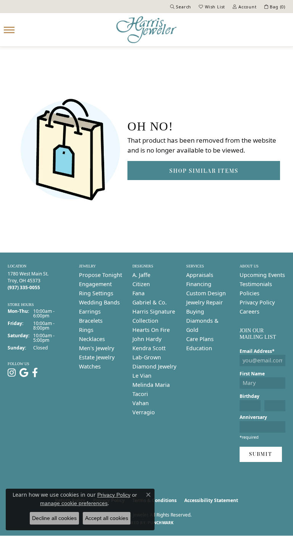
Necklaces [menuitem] (92, 339)
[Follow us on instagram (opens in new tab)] (12, 372)
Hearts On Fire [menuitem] (151, 329)
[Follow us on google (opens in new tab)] (23, 372)
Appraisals (199, 274)
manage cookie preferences (74, 503)
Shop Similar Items (203, 170)
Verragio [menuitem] (143, 412)
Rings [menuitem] (86, 329)
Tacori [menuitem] (140, 394)
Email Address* (257, 351)
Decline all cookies (54, 518)
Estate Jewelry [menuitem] (96, 357)
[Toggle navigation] (9, 30)
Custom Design (206, 293)
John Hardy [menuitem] (146, 339)
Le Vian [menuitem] (141, 375)
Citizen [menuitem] (141, 284)
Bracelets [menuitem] (91, 320)
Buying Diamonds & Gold (202, 320)
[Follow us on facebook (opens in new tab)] (35, 372)
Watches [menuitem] (90, 366)
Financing (198, 284)
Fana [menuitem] (138, 293)
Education (199, 348)
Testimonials (256, 284)
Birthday (249, 396)
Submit (260, 454)
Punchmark (161, 522)
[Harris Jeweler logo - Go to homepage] (146, 30)
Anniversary (253, 417)
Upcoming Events (262, 274)
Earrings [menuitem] (90, 311)
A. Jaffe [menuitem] (141, 274)
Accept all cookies (106, 518)
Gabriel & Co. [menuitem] (149, 302)
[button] (181, 6)
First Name (252, 373)
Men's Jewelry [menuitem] (96, 348)
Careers (249, 311)
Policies (249, 293)
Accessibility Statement (211, 500)
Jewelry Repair (204, 302)
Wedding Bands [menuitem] (99, 302)
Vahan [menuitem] (140, 403)
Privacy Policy (257, 302)
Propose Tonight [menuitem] (100, 274)
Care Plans (200, 339)
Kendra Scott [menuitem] (149, 348)
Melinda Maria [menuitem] (151, 384)
